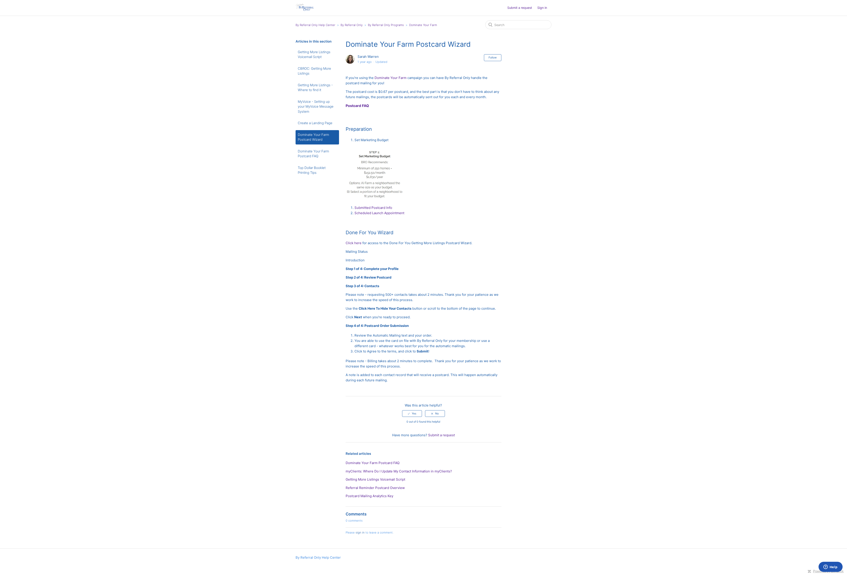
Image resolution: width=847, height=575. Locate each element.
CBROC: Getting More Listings (314, 71)
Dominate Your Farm (423, 25)
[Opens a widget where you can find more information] (830, 567)
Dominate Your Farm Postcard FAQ (313, 153)
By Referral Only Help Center (315, 25)
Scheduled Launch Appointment (379, 213)
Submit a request (519, 7)
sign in (360, 532)
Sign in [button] (542, 7)
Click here (354, 243)
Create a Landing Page (315, 123)
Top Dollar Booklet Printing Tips (312, 170)
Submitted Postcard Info (373, 208)
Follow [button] (493, 57)
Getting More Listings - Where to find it (315, 87)
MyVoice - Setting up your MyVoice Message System (316, 106)
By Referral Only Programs (386, 25)
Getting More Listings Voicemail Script (314, 54)
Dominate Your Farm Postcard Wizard (313, 137)
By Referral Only (352, 25)
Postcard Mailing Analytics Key (369, 496)
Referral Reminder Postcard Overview (375, 488)
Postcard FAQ (357, 105)
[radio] (412, 413)
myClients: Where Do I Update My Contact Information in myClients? (399, 471)
